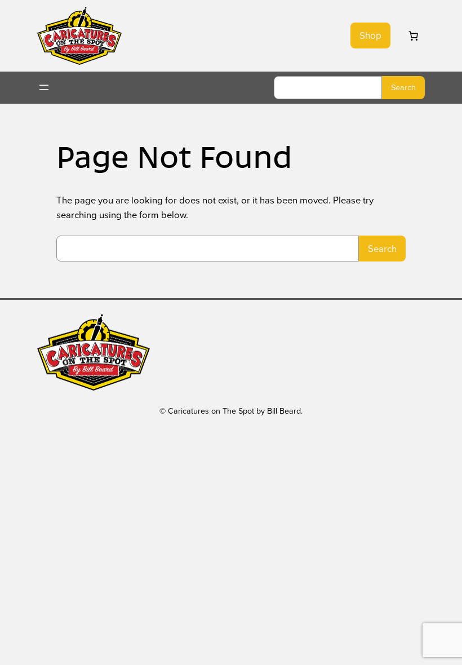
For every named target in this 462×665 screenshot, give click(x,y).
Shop (370, 35)
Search (403, 87)
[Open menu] (44, 87)
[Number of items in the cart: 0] (413, 35)
